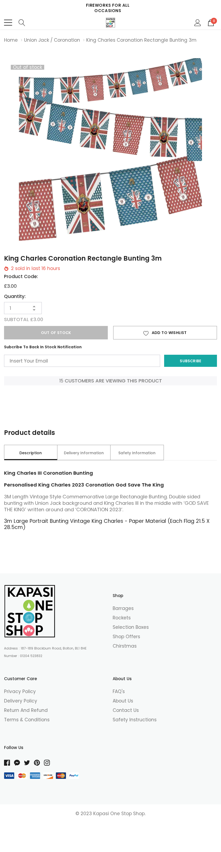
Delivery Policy (20, 701)
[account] (197, 22)
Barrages (123, 608)
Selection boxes (131, 627)
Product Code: (21, 276)
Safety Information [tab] (137, 453)
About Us (123, 701)
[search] (22, 22)
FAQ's (119, 691)
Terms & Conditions (27, 719)
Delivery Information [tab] (84, 453)
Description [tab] (30, 453)
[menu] (8, 23)
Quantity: (15, 296)
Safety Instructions (135, 719)
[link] (29, 611)
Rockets (122, 618)
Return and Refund (26, 710)
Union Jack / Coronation (52, 40)
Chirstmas (125, 646)
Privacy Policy (20, 691)
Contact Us (126, 710)
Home (11, 40)
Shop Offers (126, 636)
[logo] (110, 22)
